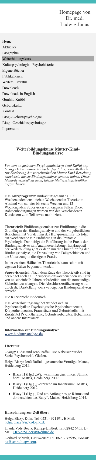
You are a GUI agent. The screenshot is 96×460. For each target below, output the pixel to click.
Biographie (10, 52)
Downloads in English (18, 93)
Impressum (10, 128)
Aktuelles (9, 46)
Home (6, 41)
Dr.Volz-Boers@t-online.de (33, 431)
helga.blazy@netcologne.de (25, 422)
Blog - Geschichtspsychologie (24, 122)
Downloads (10, 87)
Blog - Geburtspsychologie (22, 116)
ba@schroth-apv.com (20, 441)
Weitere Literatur (14, 81)
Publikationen (12, 76)
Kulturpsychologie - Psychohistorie (28, 64)
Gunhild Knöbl (13, 99)
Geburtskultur (12, 105)
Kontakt (8, 110)
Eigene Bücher (13, 70)
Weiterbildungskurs (16, 58)
